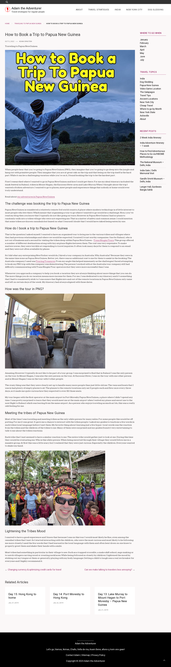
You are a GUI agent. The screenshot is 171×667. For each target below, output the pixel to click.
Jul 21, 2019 (103, 610)
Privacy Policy (98, 655)
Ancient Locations (149, 98)
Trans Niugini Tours (104, 240)
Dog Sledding (155, 9)
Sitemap (86, 655)
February (144, 43)
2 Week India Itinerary (150, 137)
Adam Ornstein (25, 41)
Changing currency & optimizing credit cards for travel (34, 569)
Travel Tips (145, 95)
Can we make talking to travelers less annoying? (108, 569)
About (79, 9)
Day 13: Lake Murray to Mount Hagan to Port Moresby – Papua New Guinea (112, 599)
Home (7, 23)
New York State (147, 112)
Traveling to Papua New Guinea (27, 23)
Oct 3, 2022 (9, 41)
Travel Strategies (98, 9)
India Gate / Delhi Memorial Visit (148, 172)
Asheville (144, 115)
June (142, 56)
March (143, 46)
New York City (134, 9)
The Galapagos (147, 92)
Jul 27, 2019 (13, 603)
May (142, 53)
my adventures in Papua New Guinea (36, 196)
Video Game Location (150, 88)
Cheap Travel (146, 105)
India (118, 9)
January (144, 39)
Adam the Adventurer (27, 8)
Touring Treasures (45, 261)
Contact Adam (73, 655)
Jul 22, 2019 (58, 603)
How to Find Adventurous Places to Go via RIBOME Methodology (152, 154)
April (142, 49)
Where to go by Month (151, 109)
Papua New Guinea (149, 85)
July (142, 60)
